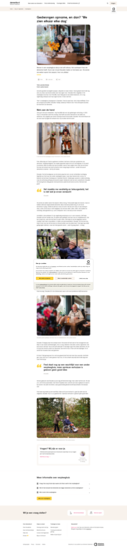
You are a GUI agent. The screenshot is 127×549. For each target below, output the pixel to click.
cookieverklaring (43, 284)
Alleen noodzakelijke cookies (65, 278)
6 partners (53, 266)
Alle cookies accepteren (44, 278)
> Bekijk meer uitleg (83, 278)
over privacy (42, 287)
